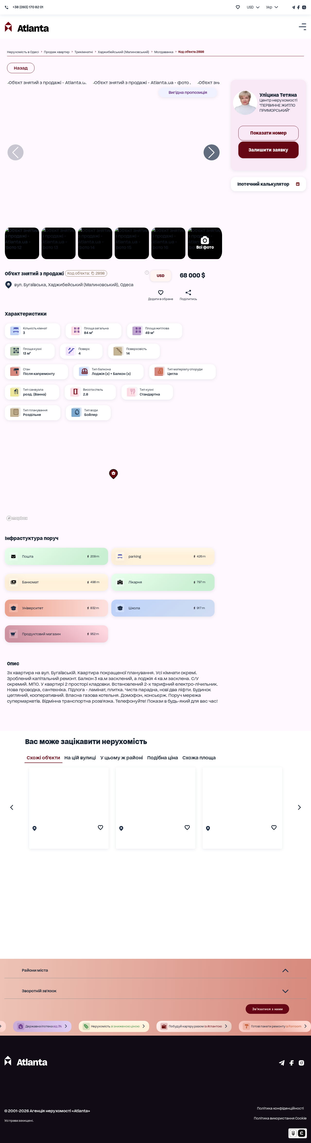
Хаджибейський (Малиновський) (83, 284)
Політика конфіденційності (280, 1108)
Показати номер (268, 133)
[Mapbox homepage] (17, 518)
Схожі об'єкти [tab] (43, 758)
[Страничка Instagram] (303, 7)
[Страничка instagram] (301, 1064)
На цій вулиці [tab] (80, 758)
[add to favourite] (238, 7)
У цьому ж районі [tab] (121, 758)
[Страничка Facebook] (298, 7)
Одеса (126, 284)
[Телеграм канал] (294, 7)
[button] (113, 474)
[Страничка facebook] (291, 1064)
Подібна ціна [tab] (162, 758)
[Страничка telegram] (282, 1064)
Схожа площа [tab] (199, 758)
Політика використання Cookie (280, 1118)
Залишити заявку (268, 149)
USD (160, 275)
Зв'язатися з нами (267, 1009)
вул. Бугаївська (30, 284)
